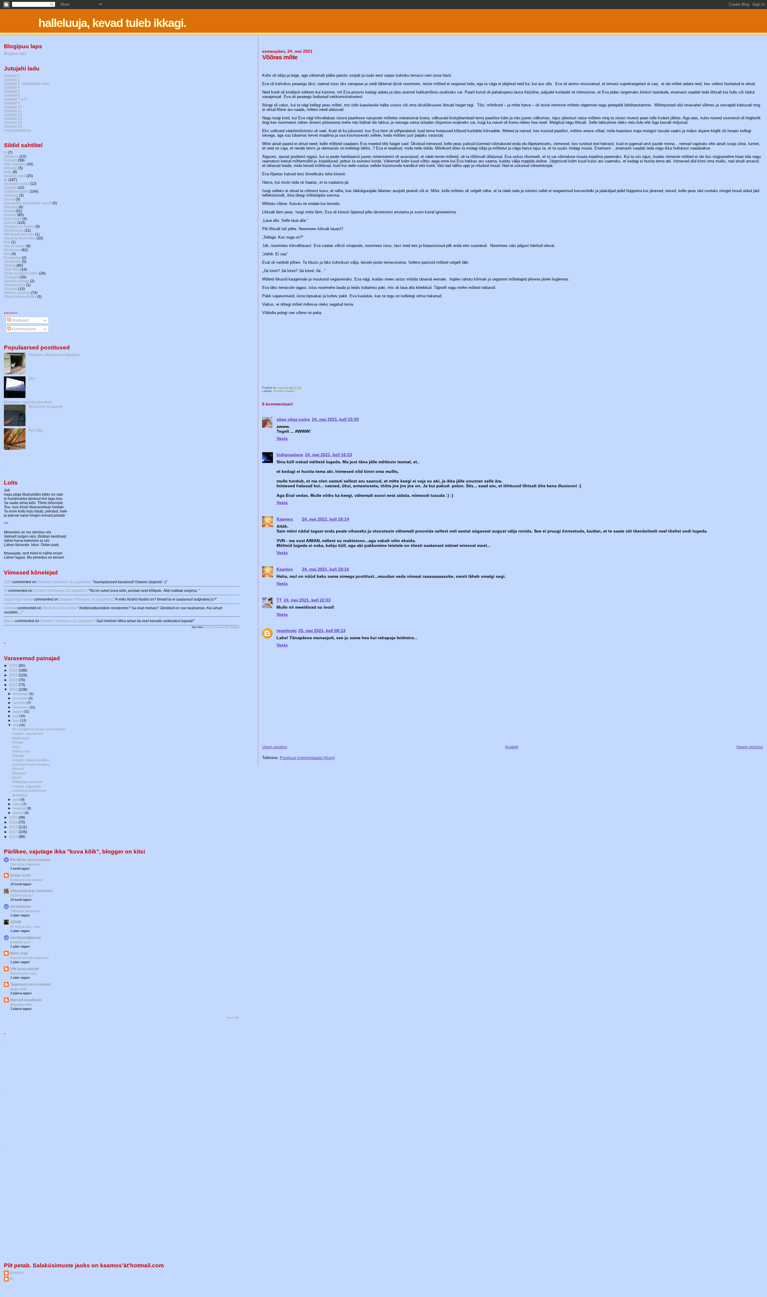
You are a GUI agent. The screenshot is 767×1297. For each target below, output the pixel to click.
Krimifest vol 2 (20, 942)
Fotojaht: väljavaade (26, 786)
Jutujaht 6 (12, 95)
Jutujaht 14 (13, 122)
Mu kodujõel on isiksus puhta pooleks (39, 729)
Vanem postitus (749, 747)
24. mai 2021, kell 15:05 (335, 419)
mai (16, 725)
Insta (8, 172)
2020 (14, 817)
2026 (14, 665)
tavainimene (20, 906)
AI (5, 152)
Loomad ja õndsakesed (29, 790)
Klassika (11, 207)
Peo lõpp (35, 430)
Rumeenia (12, 258)
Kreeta (9, 211)
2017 (14, 832)
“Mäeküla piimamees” (25, 911)
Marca (9, 621)
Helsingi (10, 168)
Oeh (31, 378)
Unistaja (18, 755)
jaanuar (19, 813)
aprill (16, 799)
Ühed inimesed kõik (20, 296)
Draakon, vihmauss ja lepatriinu (54, 355)
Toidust (10, 265)
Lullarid (10, 222)
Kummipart (13, 219)
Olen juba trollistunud (25, 864)
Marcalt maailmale (26, 1000)
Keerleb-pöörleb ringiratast (29, 958)
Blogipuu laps (15, 53)
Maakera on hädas (19, 226)
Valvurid (17, 768)
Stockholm (12, 261)
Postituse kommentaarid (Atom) (307, 757)
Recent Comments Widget (221, 627)
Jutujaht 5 (12, 91)
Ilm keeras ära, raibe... (26, 926)
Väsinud (10, 289)
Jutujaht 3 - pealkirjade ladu (26, 83)
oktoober (20, 703)
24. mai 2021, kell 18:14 (325, 519)
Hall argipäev (15, 164)
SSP (7, 582)
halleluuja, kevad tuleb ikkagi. (112, 22)
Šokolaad (18, 773)
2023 (14, 680)
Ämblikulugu (20, 738)
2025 (14, 670)
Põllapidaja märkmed (27, 782)
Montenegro (14, 230)
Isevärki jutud (14, 176)
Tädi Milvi (11, 269)
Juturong (11, 195)
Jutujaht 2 (12, 80)
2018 (14, 827)
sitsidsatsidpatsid (25, 937)
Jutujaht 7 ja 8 (15, 99)
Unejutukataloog (17, 130)
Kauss (16, 777)
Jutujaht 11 (13, 111)
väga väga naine (293, 419)
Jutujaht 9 (12, 103)
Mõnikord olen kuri (19, 234)
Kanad (9, 199)
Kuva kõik (233, 1017)
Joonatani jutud (16, 183)
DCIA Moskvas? (22, 895)
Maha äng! (19, 953)
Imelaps (17, 742)
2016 (14, 836)
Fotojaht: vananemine (27, 733)
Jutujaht (10, 187)
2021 (14, 689)
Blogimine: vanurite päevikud (27, 402)
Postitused (20, 320)
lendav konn (20, 875)
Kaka (15, 747)
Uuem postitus (274, 747)
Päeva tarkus (14, 246)
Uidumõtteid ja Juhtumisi (31, 891)
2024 (14, 675)
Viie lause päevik (24, 969)
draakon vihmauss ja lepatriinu (63, 582)
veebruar (20, 808)
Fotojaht (10, 160)
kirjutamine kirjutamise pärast (28, 203)
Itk (5, 180)
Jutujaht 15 (13, 126)
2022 (14, 685)
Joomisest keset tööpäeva (31, 764)
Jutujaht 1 (12, 76)
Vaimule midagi (16, 281)
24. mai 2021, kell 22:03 (307, 600)
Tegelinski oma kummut (30, 984)
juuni (16, 720)
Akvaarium (20, 795)
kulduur (10, 215)
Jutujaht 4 (12, 87)
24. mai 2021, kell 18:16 (325, 569)
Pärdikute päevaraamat (30, 860)
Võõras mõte (21, 751)
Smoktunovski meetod (26, 880)
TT (279, 600)
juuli (16, 716)
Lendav (10, 608)
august (18, 711)
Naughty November (20, 238)
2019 (14, 822)
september (21, 707)
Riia (7, 254)
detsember (21, 694)
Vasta (282, 438)
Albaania (11, 156)
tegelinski (287, 630)
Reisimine (12, 250)
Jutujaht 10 (13, 107)
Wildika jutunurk (17, 293)
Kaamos (285, 519)
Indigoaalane (290, 454)
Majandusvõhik (21, 1004)
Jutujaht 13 (13, 118)
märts (17, 804)
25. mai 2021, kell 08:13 (321, 630)
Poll (7, 242)
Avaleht (511, 747)
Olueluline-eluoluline (45, 406)
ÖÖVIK (16, 922)
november (20, 698)
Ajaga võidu (18, 989)
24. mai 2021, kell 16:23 (328, 454)
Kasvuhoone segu (23, 973)
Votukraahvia (14, 285)
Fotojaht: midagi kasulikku (30, 760)
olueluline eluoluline (59, 608)
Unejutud (11, 277)
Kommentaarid (23, 329)
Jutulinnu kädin (283, 391)
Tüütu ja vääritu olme (21, 273)
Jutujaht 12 (13, 115)
